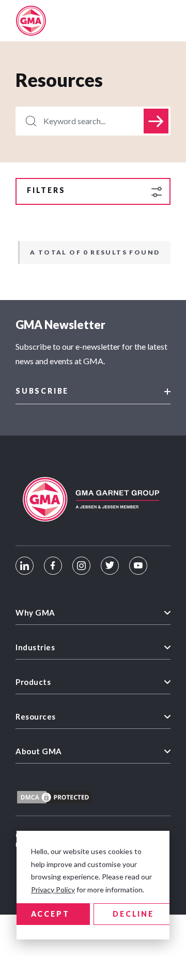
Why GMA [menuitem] (35, 612)
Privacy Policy (53, 889)
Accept (50, 913)
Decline (133, 913)
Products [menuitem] (33, 681)
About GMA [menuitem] (39, 751)
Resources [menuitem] (36, 716)
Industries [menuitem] (35, 647)
